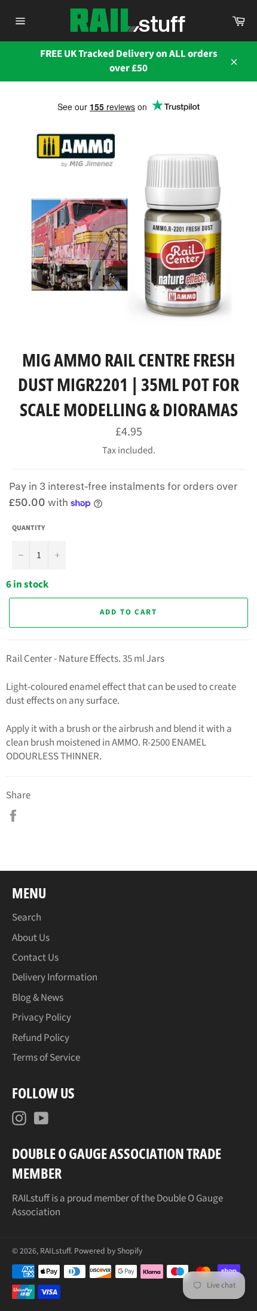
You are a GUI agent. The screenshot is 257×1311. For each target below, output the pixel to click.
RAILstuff (55, 1250)
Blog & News (37, 998)
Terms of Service (46, 1057)
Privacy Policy (41, 1017)
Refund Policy (40, 1038)
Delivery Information (54, 977)
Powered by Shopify (108, 1250)
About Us (31, 938)
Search (26, 917)
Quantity (28, 528)
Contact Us (35, 957)
